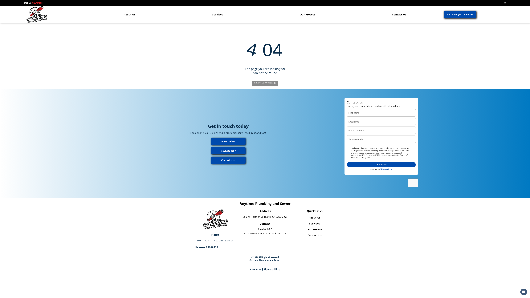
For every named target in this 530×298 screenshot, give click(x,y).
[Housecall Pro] (271, 269)
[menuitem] (129, 14)
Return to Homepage (265, 82)
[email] (505, 3)
